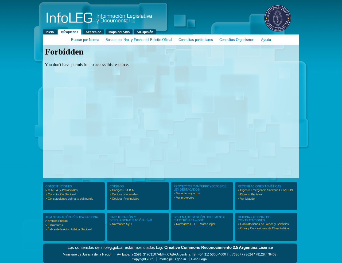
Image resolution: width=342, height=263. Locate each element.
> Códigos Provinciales (124, 198)
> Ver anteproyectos (187, 193)
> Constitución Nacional (60, 194)
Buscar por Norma (85, 40)
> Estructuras (54, 225)
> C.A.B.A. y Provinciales (61, 190)
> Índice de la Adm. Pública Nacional (68, 229)
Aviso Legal (199, 259)
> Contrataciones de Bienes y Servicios (263, 224)
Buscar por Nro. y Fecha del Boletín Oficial (139, 40)
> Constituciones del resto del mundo (69, 198)
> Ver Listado (246, 198)
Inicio (50, 32)
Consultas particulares (195, 40)
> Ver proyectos (184, 197)
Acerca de (93, 32)
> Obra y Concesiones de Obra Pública (263, 228)
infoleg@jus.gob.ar (172, 259)
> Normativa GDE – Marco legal (194, 224)
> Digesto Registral (250, 194)
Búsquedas (69, 32)
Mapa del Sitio (119, 32)
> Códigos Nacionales (124, 194)
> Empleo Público (56, 220)
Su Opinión (145, 32)
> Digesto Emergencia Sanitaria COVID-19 (265, 190)
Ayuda (266, 40)
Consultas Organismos (237, 40)
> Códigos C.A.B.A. (122, 190)
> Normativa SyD (121, 224)
